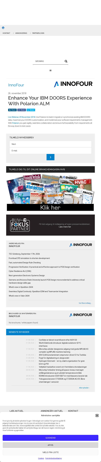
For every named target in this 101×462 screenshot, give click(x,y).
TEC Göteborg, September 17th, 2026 (24, 254)
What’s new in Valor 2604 (19, 296)
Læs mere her (65, 227)
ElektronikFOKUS (50, 48)
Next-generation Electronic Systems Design (27, 275)
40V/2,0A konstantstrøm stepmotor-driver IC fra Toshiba (62, 355)
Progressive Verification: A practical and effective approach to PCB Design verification (44, 267)
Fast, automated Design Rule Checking (25, 263)
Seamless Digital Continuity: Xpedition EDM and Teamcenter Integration (38, 291)
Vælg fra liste (50, 452)
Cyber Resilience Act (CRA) (20, 271)
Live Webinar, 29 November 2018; (22, 117)
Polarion (15, 123)
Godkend (51, 438)
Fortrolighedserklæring (53, 458)
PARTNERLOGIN (38, 33)
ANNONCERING (21, 33)
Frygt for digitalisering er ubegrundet (54, 358)
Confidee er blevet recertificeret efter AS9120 (58, 340)
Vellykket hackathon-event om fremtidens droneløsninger (63, 367)
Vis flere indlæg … (85, 303)
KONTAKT (6, 33)
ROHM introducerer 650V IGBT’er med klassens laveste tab (63, 376)
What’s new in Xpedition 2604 (21, 287)
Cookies (41, 458)
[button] (97, 415)
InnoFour (16, 85)
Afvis (50, 445)
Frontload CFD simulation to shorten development (29, 258)
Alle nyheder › (84, 388)
